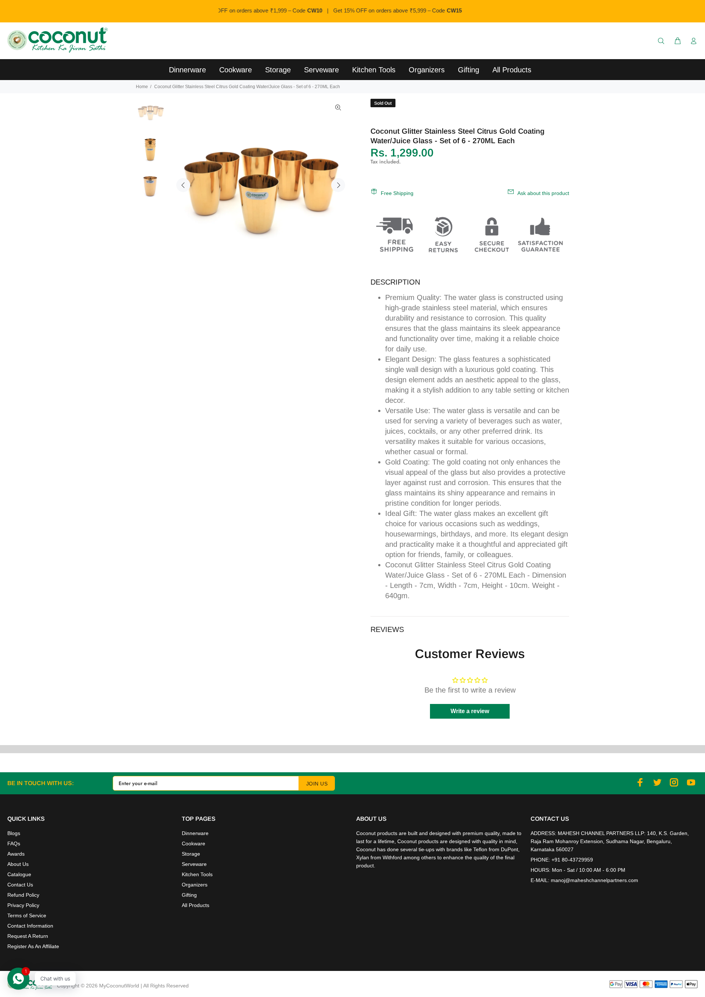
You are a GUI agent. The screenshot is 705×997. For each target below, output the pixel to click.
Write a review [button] (470, 711)
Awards (16, 854)
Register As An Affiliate (33, 946)
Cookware (193, 843)
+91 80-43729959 (572, 860)
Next (338, 185)
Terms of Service (26, 915)
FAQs (13, 843)
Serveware (194, 864)
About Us (18, 864)
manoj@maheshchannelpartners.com (594, 880)
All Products (195, 905)
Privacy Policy (23, 905)
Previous (183, 185)
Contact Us (20, 885)
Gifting (189, 895)
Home (142, 86)
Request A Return (27, 936)
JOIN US (317, 784)
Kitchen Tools (197, 874)
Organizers (194, 885)
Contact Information (30, 926)
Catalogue (19, 874)
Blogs (13, 833)
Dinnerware (195, 833)
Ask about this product (543, 193)
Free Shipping (397, 193)
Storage (191, 854)
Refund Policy (23, 895)
